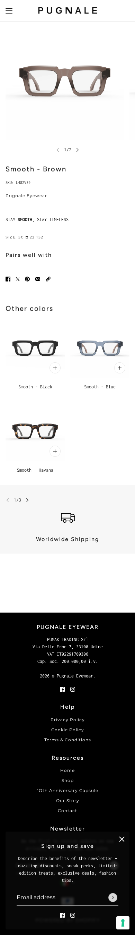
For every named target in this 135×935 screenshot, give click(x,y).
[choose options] (55, 367)
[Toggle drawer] (9, 11)
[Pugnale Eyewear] (67, 11)
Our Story (67, 800)
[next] (77, 150)
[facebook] (62, 914)
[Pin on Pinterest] (27, 278)
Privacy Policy (68, 719)
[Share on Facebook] (8, 278)
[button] (48, 278)
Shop (68, 780)
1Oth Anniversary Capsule (67, 790)
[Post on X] (17, 278)
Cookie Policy (67, 729)
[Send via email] (38, 278)
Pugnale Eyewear (26, 195)
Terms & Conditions (67, 739)
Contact (67, 810)
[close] (121, 839)
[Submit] (112, 897)
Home (67, 770)
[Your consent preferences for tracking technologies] (122, 922)
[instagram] (73, 914)
